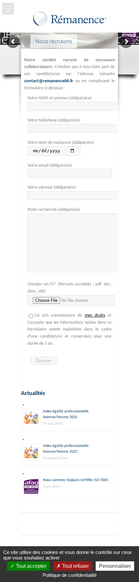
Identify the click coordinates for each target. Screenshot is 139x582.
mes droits (95, 315)
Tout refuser (75, 566)
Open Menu (8, 9)
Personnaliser (115, 566)
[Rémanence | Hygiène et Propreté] (69, 20)
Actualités (33, 393)
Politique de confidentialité (70, 575)
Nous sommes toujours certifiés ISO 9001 (75, 480)
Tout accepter (31, 566)
